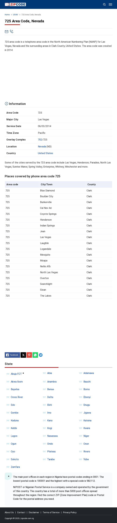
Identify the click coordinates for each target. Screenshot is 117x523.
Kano (50, 420)
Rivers (86, 451)
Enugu (86, 404)
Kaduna (15, 420)
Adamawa (88, 373)
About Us (9, 512)
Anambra (52, 381)
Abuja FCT (16, 373)
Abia (49, 373)
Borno (86, 389)
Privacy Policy (69, 512)
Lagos (14, 435)
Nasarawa (52, 435)
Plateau (51, 451)
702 (40, 139)
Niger (86, 435)
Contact (21, 512)
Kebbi (14, 428)
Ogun (13, 443)
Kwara (86, 428)
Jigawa (87, 412)
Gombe (14, 412)
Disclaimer (34, 512)
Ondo (50, 443)
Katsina (87, 420)
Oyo (13, 451)
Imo (49, 412)
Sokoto (15, 459)
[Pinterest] (29, 355)
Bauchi (86, 381)
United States (45, 153)
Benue (50, 389)
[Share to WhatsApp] (35, 355)
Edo (13, 404)
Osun (86, 443)
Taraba (51, 459)
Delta (50, 397)
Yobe (86, 459)
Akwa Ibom (17, 381)
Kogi (49, 428)
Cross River (17, 397)
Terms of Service (51, 512)
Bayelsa (15, 389)
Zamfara (15, 467)
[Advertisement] (58, 76)
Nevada (42, 146)
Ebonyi (86, 397)
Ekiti (49, 404)
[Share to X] (23, 355)
